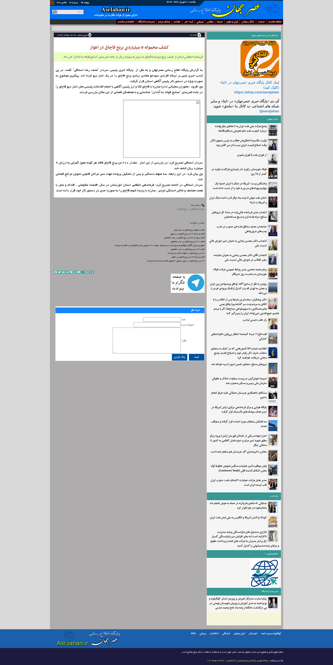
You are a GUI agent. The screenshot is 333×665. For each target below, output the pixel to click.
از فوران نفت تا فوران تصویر (252, 155)
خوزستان (253, 633)
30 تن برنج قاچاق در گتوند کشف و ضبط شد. (186, 253)
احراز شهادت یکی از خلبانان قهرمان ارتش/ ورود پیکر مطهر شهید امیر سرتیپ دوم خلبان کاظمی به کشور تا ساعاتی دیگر (238, 440)
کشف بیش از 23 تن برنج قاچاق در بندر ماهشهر (184, 238)
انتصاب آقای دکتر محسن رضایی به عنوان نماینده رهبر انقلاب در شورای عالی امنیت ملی (240, 257)
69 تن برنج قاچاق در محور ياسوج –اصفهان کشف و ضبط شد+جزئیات (176, 261)
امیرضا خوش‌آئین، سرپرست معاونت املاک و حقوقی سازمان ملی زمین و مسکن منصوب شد (239, 381)
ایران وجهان (239, 633)
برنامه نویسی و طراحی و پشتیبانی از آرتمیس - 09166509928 (238, 660)
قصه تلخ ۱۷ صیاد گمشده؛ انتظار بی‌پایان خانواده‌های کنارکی (239, 336)
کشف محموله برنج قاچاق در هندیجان (189, 230)
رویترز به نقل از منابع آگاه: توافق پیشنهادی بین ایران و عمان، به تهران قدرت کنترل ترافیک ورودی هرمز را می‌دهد (238, 289)
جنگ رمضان (248, 21)
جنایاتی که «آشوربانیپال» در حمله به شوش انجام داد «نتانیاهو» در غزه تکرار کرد (238, 505)
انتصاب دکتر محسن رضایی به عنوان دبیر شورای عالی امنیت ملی (238, 243)
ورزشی (200, 21)
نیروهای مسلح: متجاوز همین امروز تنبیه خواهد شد (239, 364)
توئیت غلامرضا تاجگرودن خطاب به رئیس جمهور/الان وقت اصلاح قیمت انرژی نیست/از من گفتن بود (238, 143)
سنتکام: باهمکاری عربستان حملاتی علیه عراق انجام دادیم (239, 395)
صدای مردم (164, 21)
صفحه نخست (275, 21)
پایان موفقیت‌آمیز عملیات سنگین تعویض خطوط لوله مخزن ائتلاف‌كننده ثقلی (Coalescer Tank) (239, 468)
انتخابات (214, 633)
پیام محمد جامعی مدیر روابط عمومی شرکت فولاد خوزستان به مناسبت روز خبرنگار (240, 272)
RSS (193, 633)
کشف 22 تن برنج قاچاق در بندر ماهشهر (188, 249)
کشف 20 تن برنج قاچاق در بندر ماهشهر (188, 242)
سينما (220, 21)
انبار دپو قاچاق (197, 209)
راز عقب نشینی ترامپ (255, 320)
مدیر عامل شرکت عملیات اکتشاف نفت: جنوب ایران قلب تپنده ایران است (238, 482)
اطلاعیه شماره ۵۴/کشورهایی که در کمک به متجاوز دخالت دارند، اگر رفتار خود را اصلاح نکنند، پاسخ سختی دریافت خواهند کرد (239, 353)
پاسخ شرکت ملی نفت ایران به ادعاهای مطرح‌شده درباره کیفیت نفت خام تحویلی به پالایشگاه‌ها (241, 128)
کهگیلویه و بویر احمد (271, 633)
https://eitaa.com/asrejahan (256, 92)
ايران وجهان (232, 21)
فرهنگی (226, 633)
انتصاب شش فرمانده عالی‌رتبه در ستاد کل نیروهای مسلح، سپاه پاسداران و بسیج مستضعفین (239, 214)
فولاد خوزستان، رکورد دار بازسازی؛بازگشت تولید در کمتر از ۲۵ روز (239, 171)
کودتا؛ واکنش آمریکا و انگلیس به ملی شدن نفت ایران (238, 517)
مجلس (210, 21)
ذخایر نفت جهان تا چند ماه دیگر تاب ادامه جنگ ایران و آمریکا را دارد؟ (238, 200)
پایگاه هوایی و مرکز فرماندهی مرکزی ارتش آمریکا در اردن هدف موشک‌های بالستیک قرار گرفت (239, 409)
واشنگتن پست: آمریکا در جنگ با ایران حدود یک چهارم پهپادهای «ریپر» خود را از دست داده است (240, 186)
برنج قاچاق (183, 209)
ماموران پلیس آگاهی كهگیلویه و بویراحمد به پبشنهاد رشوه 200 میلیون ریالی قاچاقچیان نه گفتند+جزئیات (160, 245)
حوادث (177, 21)
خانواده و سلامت (126, 21)
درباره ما (74, 2)
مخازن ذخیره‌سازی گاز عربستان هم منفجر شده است (239, 452)
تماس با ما (62, 2)
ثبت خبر (188, 21)
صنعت (261, 21)
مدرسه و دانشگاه (146, 21)
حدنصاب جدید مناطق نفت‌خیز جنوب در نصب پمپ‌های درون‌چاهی (241, 229)
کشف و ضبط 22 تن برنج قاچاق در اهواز (188, 257)
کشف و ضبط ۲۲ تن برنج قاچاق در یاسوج (188, 234)
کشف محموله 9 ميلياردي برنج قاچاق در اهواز (129, 47)
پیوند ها (85, 2)
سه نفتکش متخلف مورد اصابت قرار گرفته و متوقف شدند (239, 424)
